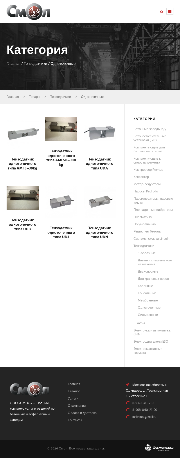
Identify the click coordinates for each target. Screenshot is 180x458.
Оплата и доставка (82, 413)
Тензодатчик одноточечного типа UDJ (61, 232)
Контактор (141, 177)
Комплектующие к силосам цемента (147, 160)
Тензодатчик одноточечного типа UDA (99, 164)
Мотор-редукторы (147, 184)
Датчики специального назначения (155, 262)
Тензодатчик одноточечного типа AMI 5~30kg (22, 164)
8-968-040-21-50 (144, 410)
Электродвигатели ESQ (150, 341)
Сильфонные (148, 315)
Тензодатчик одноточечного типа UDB (22, 224)
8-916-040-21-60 (144, 403)
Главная (13, 64)
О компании (77, 406)
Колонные (145, 286)
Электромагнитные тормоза (147, 351)
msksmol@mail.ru (144, 417)
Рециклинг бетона (146, 231)
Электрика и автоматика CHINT (151, 332)
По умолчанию (144, 224)
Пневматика (142, 217)
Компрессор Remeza (148, 170)
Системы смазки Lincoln (151, 238)
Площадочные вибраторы (153, 210)
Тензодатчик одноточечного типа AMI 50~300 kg (61, 158)
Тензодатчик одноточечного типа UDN (99, 232)
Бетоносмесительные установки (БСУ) (149, 138)
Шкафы (139, 323)
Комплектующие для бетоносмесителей (149, 149)
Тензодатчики (35, 64)
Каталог (74, 391)
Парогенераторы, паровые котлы (153, 200)
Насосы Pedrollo (145, 191)
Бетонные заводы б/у (149, 129)
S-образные (147, 253)
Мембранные (148, 300)
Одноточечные (149, 307)
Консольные (147, 293)
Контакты (75, 420)
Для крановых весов (153, 279)
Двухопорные (148, 271)
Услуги (73, 398)
